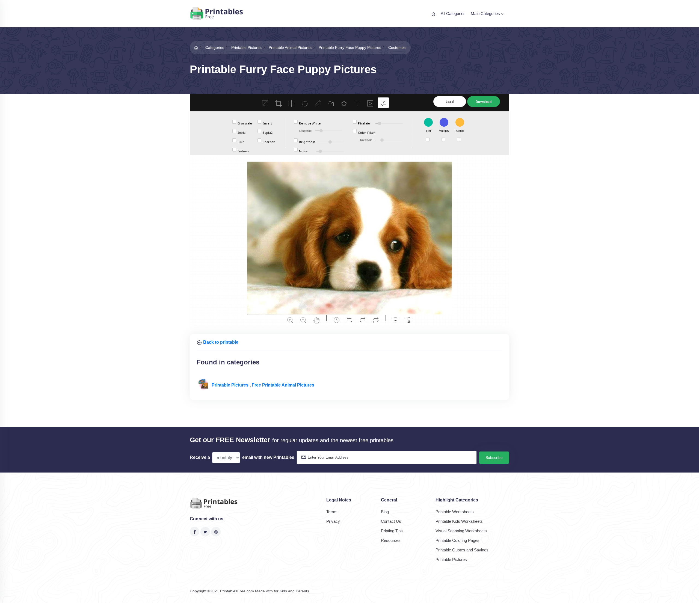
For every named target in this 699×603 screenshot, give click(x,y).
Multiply (444, 130)
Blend (460, 130)
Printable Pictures (231, 385)
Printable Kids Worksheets (459, 521)
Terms (331, 511)
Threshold (365, 140)
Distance (305, 130)
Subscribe (494, 457)
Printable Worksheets (455, 511)
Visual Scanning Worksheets (461, 530)
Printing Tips (392, 530)
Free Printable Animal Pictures (283, 385)
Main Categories (486, 13)
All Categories (453, 13)
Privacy (333, 521)
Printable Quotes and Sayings (462, 550)
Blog (385, 511)
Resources (391, 540)
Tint (428, 130)
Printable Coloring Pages (457, 540)
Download (483, 102)
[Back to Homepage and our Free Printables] (196, 47)
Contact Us (391, 521)
